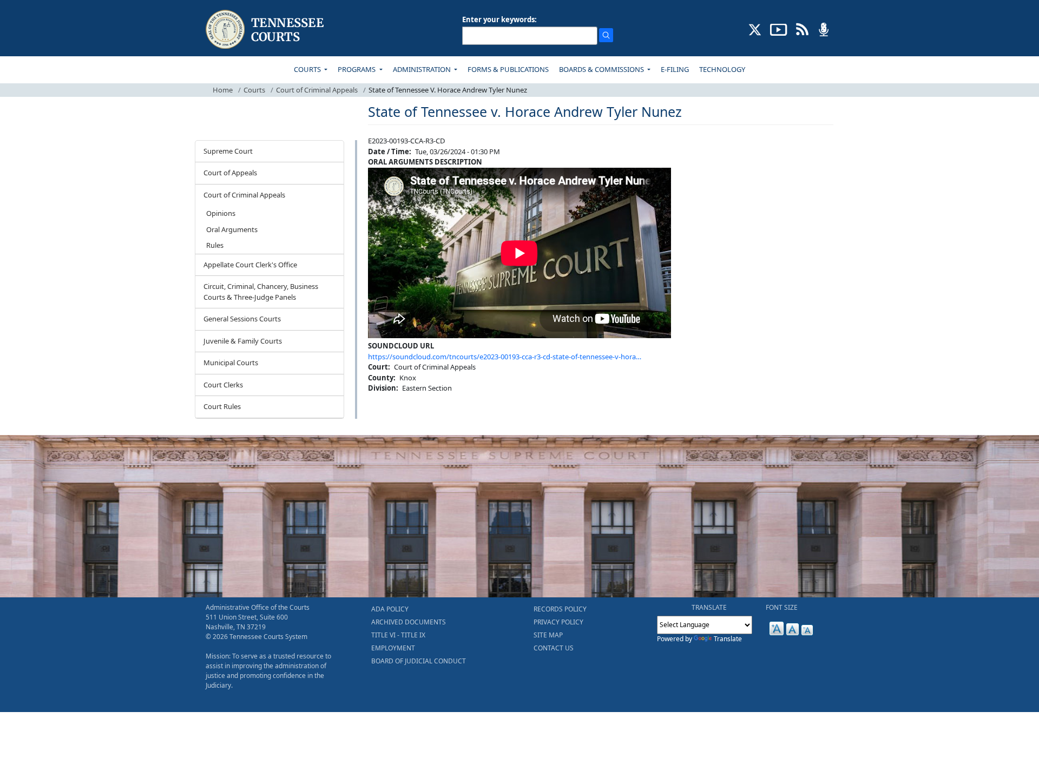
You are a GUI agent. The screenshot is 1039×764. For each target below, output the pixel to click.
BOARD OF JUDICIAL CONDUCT (418, 661)
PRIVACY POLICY (558, 622)
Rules (214, 245)
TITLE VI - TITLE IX (398, 635)
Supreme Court (228, 151)
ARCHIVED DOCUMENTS (408, 622)
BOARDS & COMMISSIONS (602, 69)
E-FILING (675, 69)
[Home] (266, 29)
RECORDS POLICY (560, 609)
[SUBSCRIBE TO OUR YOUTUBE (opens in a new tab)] (778, 29)
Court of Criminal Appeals (317, 90)
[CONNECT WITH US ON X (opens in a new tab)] (755, 29)
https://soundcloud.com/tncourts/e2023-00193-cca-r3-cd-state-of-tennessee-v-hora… (504, 356)
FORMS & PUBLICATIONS (508, 69)
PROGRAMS (357, 69)
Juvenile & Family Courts (242, 341)
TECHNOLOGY (722, 69)
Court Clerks (223, 385)
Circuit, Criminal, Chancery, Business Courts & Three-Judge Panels (260, 291)
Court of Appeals (230, 172)
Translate (728, 638)
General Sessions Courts (242, 319)
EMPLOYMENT (393, 648)
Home (223, 90)
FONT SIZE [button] (782, 607)
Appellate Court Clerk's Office (250, 264)
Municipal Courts (230, 362)
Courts (254, 90)
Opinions (220, 213)
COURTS (308, 69)
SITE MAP (548, 635)
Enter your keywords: (499, 19)
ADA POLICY (390, 609)
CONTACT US (554, 648)
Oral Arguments (232, 229)
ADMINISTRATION (422, 69)
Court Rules (222, 406)
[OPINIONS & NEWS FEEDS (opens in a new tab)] (802, 29)
